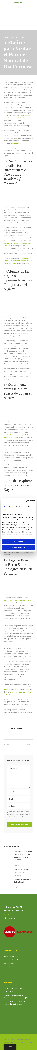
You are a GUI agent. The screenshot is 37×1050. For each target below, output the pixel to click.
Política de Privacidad (12, 992)
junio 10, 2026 (20, 863)
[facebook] (13, 5)
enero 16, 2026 (20, 885)
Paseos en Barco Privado (13, 960)
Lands (7, 37)
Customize (17, 547)
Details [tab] (18, 507)
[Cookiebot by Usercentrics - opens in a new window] (26, 501)
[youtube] (20, 5)
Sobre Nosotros (10, 967)
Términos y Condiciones (13, 988)
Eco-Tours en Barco (11, 956)
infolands (18, 865)
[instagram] (23, 5)
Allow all (18, 541)
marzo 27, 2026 (20, 872)
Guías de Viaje (19, 37)
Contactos (20, 2)
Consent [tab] (7, 507)
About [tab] (30, 507)
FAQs (15, 2)
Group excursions (21, 869)
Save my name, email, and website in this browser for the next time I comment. (18, 814)
